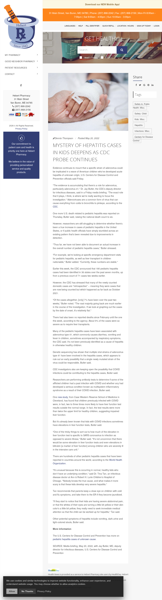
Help (80, 25)
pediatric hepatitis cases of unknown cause (74, 539)
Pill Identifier (92, 25)
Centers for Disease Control (143, 138)
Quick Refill (108, 25)
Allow (12, 591)
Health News (90, 57)
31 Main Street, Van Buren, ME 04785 (68, 13)
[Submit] (122, 50)
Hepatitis (139, 125)
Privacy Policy (21, 128)
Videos (109, 57)
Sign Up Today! (144, 25)
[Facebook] (21, 85)
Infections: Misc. (142, 130)
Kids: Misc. (140, 119)
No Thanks (27, 591)
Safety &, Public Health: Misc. (141, 105)
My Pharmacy (12, 54)
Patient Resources (16, 67)
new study (63, 397)
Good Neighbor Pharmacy (20, 61)
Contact (10, 73)
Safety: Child (140, 113)
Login (156, 25)
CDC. (55, 206)
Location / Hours (125, 25)
